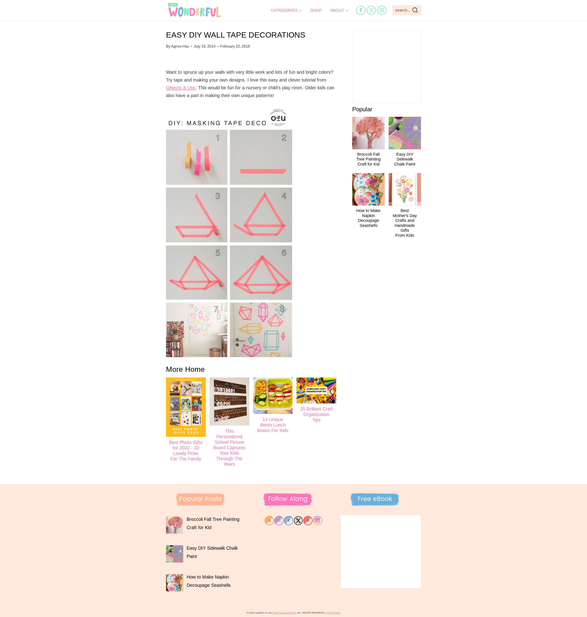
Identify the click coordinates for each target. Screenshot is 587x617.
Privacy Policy (333, 613)
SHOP (316, 10)
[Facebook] (360, 10)
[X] (371, 10)
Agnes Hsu (180, 46)
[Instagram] (381, 10)
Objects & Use (180, 87)
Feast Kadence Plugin (284, 613)
